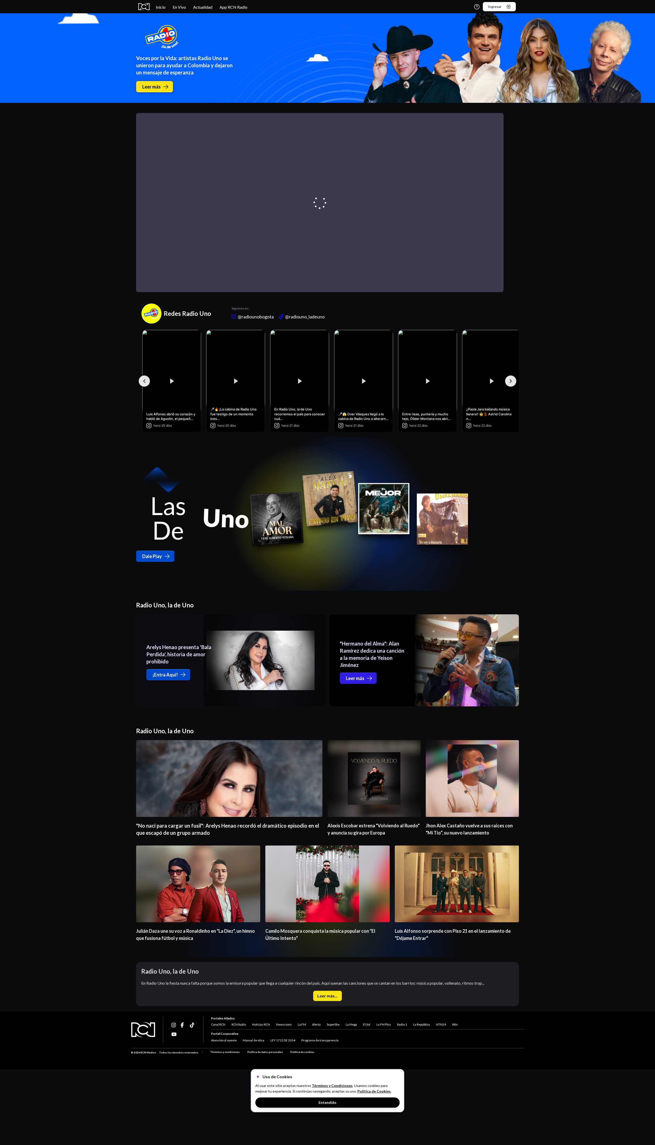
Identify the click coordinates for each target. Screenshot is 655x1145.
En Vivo (179, 7)
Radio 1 (402, 1024)
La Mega (351, 1024)
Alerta (316, 1024)
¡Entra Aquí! (165, 674)
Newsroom (284, 1024)
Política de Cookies (374, 1091)
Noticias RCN (261, 1024)
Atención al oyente (224, 1040)
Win (455, 1024)
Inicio (161, 7)
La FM (302, 1024)
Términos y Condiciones (332, 1085)
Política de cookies (302, 1051)
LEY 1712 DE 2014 (282, 1040)
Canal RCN (218, 1024)
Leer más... (327, 995)
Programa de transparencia (320, 1040)
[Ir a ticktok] (174, 1025)
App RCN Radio (233, 7)
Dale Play (152, 556)
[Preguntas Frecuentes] (477, 7)
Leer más (151, 87)
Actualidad (202, 7)
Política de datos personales (265, 1051)
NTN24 (441, 1024)
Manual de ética (253, 1040)
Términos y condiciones (225, 1051)
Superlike (333, 1024)
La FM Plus (383, 1024)
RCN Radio (239, 1024)
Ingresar (494, 6)
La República (421, 1024)
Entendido (327, 1102)
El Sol (366, 1024)
